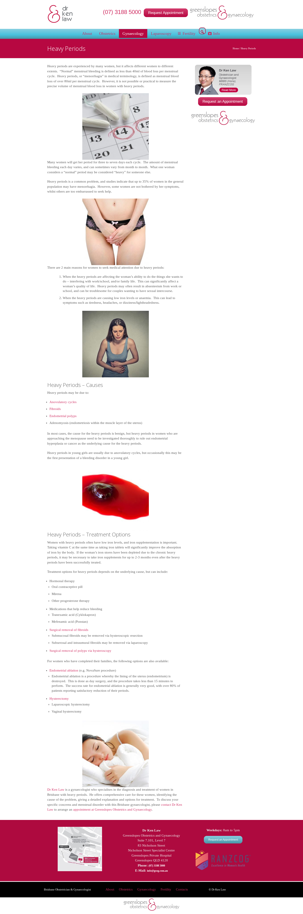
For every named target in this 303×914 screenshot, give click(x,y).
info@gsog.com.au (157, 870)
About (87, 33)
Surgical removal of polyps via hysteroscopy (80, 650)
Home (236, 48)
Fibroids (55, 409)
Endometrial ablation (63, 670)
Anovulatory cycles (63, 402)
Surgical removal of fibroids (68, 630)
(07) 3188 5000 (123, 12)
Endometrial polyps (63, 416)
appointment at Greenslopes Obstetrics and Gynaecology (112, 809)
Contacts (182, 889)
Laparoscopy (161, 33)
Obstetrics (107, 33)
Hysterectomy (59, 698)
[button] (202, 31)
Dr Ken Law (55, 789)
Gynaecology (133, 33)
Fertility (189, 33)
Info (216, 33)
